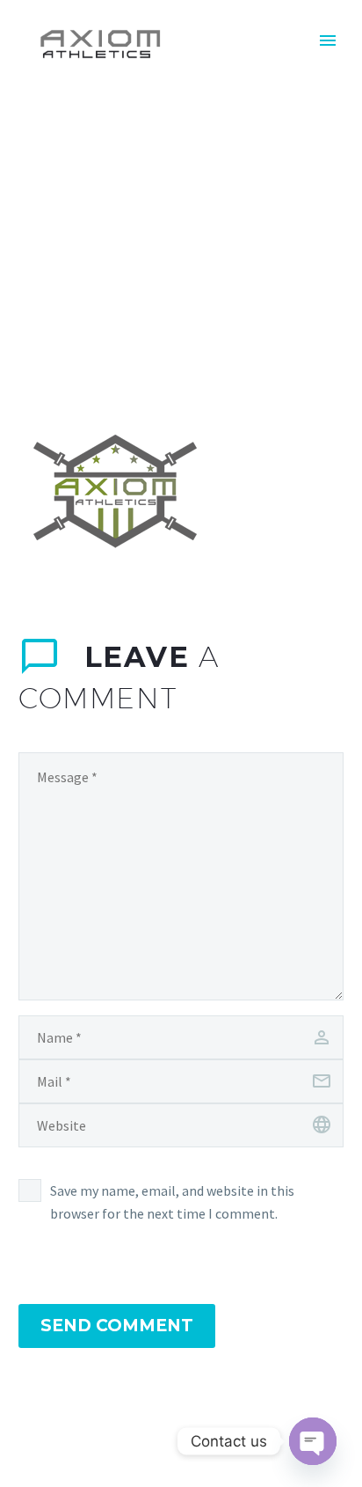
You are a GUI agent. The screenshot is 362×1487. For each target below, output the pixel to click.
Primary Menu (328, 40)
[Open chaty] (313, 1441)
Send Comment (116, 1325)
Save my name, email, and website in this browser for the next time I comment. (172, 1202)
